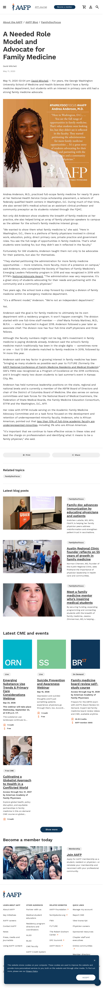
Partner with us (33, 909)
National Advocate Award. (27, 276)
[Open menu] (4, 7)
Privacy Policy (32, 971)
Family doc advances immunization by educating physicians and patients (82, 510)
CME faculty (32, 946)
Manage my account (82, 909)
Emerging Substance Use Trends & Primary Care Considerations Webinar (15, 689)
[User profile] (90, 7)
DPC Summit (55, 940)
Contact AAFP (9, 926)
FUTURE (53, 926)
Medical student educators (34, 916)
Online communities (82, 946)
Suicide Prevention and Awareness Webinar (51, 683)
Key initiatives (9, 915)
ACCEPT (85, 978)
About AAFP (9, 909)
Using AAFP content (12, 946)
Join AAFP (74, 854)
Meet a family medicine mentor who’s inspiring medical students (80, 597)
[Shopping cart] (84, 7)
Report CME (78, 915)
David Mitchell (39, 80)
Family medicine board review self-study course (84, 683)
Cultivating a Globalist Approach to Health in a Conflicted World (17, 782)
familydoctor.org (57, 915)
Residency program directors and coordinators (35, 926)
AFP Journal (41, 7)
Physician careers (81, 926)
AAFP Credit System (36, 952)
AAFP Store (55, 946)
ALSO (29, 935)
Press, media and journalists (11, 938)
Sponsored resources (83, 931)
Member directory (81, 954)
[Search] (97, 7)
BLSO (28, 941)
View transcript (80, 920)
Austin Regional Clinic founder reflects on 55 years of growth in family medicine (83, 554)
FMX (51, 920)
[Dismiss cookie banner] (94, 960)
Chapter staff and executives (81, 938)
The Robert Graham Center (59, 933)
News (5, 931)
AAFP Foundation (57, 909)
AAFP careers (9, 920)
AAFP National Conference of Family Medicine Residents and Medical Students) (50, 367)
